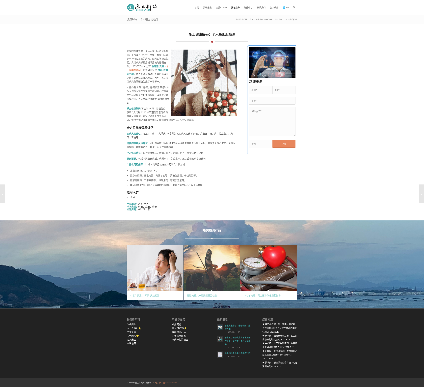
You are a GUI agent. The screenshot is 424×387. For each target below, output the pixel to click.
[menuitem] (196, 7)
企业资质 (131, 331)
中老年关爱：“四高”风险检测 (144, 295)
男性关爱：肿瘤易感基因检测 (202, 295)
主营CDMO (178, 328)
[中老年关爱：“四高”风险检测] (155, 268)
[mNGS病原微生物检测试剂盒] (2, 193)
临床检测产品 (179, 331)
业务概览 (176, 324)
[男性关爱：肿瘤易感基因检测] (212, 268)
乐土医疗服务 (179, 335)
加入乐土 (131, 339)
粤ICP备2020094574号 (168, 382)
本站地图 (131, 343)
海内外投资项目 (180, 339)
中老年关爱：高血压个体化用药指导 (262, 295)
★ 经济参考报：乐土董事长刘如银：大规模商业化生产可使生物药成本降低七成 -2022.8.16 (279, 328)
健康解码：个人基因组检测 (143, 19)
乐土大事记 (132, 328)
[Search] (294, 7)
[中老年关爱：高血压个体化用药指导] (268, 268)
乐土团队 (131, 335)
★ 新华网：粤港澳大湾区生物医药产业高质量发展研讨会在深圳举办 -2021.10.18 (279, 354)
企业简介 (131, 324)
